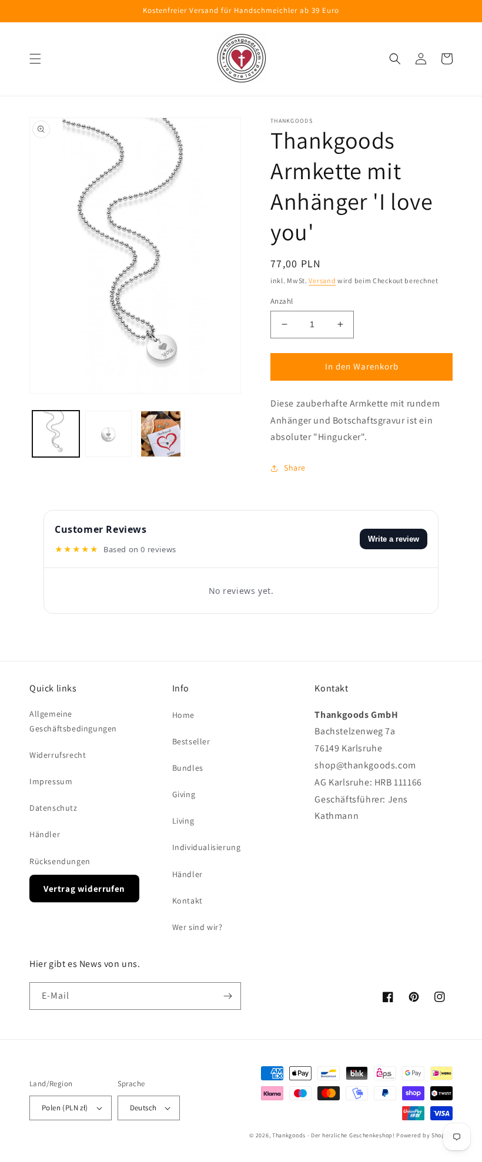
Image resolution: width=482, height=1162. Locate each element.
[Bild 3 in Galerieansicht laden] (161, 434)
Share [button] (295, 467)
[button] (35, 59)
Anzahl (281, 301)
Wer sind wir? (197, 927)
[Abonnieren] (227, 996)
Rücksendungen (60, 861)
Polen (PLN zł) (65, 1108)
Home (183, 715)
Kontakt (187, 900)
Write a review (393, 539)
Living (183, 820)
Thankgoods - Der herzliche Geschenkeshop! (333, 1135)
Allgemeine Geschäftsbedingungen (73, 721)
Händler (44, 834)
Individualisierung (206, 847)
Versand (322, 280)
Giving (184, 794)
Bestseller (191, 741)
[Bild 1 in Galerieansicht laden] (55, 434)
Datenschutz (53, 807)
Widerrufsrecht (57, 755)
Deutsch (143, 1108)
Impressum (50, 781)
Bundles (187, 768)
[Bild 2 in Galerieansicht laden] (108, 434)
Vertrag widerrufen (84, 888)
